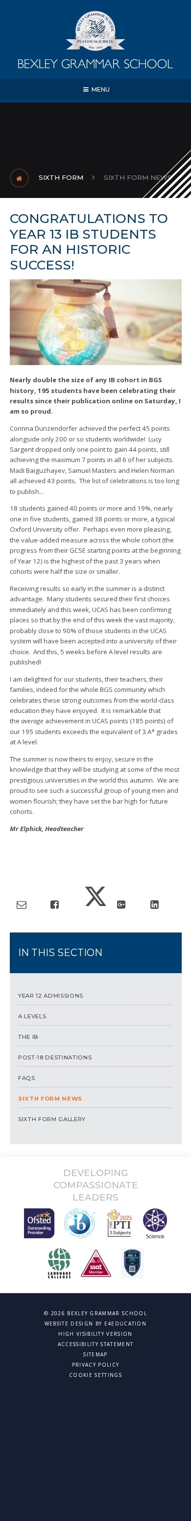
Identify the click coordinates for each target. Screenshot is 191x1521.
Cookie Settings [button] (95, 1375)
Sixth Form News (138, 177)
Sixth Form (61, 177)
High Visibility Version (95, 1333)
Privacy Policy (95, 1364)
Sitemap (95, 1354)
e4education (125, 1323)
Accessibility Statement (95, 1344)
